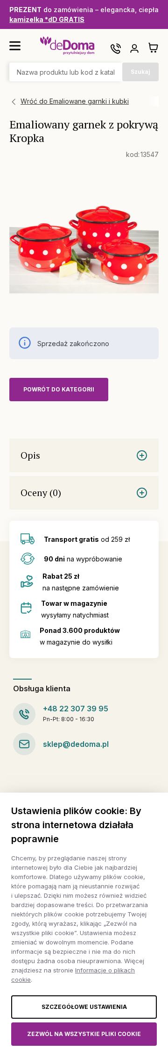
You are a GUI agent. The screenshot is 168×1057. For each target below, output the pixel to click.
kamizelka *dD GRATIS (46, 19)
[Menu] (15, 45)
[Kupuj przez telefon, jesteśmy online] (115, 48)
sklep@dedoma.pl (76, 744)
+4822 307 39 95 (75, 708)
